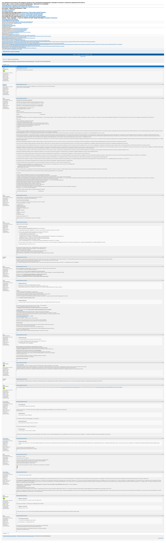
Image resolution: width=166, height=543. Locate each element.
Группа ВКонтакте (25, 28)
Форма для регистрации (6, 36)
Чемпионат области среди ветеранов (20, 41)
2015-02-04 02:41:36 (23, 401)
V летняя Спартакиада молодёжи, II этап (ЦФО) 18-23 (11, 40)
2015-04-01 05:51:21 (23, 438)
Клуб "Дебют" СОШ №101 (94, 44)
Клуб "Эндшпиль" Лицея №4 (103, 44)
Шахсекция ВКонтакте (5, 46)
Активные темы (82, 56)
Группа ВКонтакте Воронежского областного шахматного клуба (20, 6)
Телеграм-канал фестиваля (10, 19)
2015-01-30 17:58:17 (23, 84)
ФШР (13, 45)
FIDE (11, 45)
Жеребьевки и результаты (19, 21)
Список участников (12, 34)
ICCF (32, 45)
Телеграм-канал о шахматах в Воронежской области (17, 5)
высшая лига (42, 41)
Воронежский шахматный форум (9, 61)
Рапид (13, 25)
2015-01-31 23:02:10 (23, 334)
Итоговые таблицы (7, 11)
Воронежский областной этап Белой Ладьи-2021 (42, 40)
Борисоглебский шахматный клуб (69, 44)
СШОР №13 (30, 45)
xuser (4, 68)
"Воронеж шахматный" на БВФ (14, 46)
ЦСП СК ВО (61, 44)
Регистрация (17, 34)
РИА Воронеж (57, 44)
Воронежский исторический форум (25, 46)
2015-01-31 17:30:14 (23, 257)
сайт (39, 45)
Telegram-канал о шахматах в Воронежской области (18, 44)
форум (37, 45)
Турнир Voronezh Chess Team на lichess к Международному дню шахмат (31, 43)
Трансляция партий (34, 12)
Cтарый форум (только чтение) (36, 46)
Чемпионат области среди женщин (7, 41)
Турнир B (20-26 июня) (47, 36)
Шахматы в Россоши (78, 44)
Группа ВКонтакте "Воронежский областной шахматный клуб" (39, 44)
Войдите (9, 59)
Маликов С (5, 84)
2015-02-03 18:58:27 (23, 385)
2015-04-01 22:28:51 (23, 454)
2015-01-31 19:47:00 (23, 266)
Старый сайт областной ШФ (46, 46)
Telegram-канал (19, 28)
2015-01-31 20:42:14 (23, 280)
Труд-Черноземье (119, 44)
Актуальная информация (26, 32)
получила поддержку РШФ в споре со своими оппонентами (70, 387)
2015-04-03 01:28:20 (23, 515)
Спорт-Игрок (52, 44)
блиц (60, 41)
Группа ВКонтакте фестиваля (10, 20)
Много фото (26, 22)
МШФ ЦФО (16, 45)
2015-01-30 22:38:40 (23, 195)
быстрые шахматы (56, 41)
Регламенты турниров (8, 9)
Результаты (25, 12)
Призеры (43, 12)
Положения (27, 21)
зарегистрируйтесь (15, 59)
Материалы (31, 21)
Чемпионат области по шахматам (66, 41)
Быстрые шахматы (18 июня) (31, 36)
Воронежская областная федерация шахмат (25, 61)
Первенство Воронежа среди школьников (27, 40)
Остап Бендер (5, 401)
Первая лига (23, 39)
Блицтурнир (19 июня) (39, 36)
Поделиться (18, 84)
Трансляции (22, 29)
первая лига (38, 41)
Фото (24, 21)
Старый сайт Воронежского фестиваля (57, 46)
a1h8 (4, 98)
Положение (30, 22)
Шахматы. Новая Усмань (86, 44)
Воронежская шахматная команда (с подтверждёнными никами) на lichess (14, 42)
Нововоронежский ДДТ (112, 44)
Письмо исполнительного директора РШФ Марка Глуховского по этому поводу (109, 387)
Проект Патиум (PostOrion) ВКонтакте (33, 42)
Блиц (15, 25)
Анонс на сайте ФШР (20, 35)
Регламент (47, 17)
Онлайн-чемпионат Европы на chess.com (50, 43)
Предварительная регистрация (7, 24)
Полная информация (60, 43)
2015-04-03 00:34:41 (23, 495)
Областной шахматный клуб (22, 45)
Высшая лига (18, 39)
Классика (10, 25)
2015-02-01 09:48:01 (23, 362)
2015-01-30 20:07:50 (23, 98)
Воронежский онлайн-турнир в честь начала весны (10, 43)
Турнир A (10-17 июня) (22, 36)
